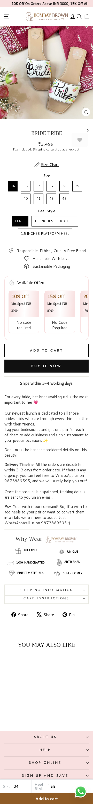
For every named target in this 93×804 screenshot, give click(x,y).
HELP (45, 749)
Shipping (39, 149)
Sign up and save (45, 775)
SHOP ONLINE (45, 762)
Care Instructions (46, 598)
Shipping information (46, 590)
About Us (45, 736)
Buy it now (46, 365)
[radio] (13, 186)
